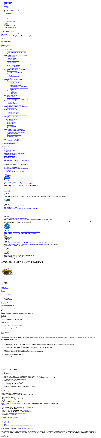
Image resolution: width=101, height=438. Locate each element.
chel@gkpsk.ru (26, 410)
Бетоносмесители (8, 49)
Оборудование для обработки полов (13, 129)
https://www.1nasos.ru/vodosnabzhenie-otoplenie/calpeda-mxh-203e (21, 208)
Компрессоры (7, 151)
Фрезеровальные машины (14, 135)
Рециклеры (10, 127)
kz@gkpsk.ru (13, 414)
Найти (17, 163)
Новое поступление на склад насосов (14, 205)
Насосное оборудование (10, 157)
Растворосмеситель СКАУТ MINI (44, 244)
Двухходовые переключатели (15, 105)
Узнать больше (5, 436)
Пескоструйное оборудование (12, 109)
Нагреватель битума (12, 142)
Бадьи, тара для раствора (13, 65)
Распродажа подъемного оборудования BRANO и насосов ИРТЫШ (22, 232)
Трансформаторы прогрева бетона (13, 137)
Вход (5, 11)
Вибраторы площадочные (14, 81)
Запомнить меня (10, 21)
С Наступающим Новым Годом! (9, 397)
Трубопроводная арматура (11, 158)
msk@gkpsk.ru (24, 408)
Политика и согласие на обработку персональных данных (19, 425)
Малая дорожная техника (10, 119)
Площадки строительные (13, 76)
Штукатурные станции (13, 61)
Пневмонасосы (11, 102)
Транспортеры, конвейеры (11, 154)
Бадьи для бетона (14, 66)
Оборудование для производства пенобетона (16, 106)
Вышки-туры (10, 73)
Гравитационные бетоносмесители (16, 51)
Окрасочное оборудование (11, 116)
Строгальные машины (13, 133)
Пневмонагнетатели (12, 59)
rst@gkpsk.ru (28, 411)
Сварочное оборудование (10, 150)
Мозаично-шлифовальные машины (16, 130)
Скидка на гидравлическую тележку (13, 194)
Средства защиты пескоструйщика (16, 115)
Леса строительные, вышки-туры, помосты (15, 69)
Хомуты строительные (16, 72)
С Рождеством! (5, 391)
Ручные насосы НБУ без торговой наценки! (15, 218)
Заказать (8, 288)
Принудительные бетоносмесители (16, 52)
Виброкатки (10, 125)
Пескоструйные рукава (13, 113)
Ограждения (10, 78)
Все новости (4, 404)
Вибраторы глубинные (13, 82)
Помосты (9, 75)
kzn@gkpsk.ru (23, 413)
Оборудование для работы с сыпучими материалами (18, 100)
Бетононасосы (11, 56)
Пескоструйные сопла (13, 112)
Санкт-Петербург (14, 10)
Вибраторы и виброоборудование (13, 79)
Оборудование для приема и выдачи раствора (19, 63)
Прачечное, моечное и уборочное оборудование (17, 160)
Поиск (5, 424)
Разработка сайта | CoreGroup (25, 428)
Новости (6, 6)
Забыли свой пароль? (9, 25)
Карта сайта (7, 423)
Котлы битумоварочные (13, 98)
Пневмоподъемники (12, 103)
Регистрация (7, 13)
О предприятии (8, 2)
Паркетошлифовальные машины (16, 132)
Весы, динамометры (9, 156)
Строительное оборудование (11, 167)
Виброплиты (10, 120)
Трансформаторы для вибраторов (19, 88)
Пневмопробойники (9, 143)
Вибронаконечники (15, 85)
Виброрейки (13, 93)
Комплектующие (11, 108)
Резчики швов (11, 123)
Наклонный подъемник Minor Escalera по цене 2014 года (19, 255)
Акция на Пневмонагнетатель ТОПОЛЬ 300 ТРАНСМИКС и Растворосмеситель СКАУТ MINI (29, 242)
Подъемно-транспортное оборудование (14, 153)
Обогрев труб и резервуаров (11, 139)
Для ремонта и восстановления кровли (17, 99)
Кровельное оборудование (11, 95)
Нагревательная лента (13, 140)
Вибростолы (13, 92)
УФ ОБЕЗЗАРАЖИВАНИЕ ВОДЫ (10, 401)
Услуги (6, 4)
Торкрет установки (12, 62)
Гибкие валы (13, 83)
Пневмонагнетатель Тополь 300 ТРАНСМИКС (21, 244)
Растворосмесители (12, 54)
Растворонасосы (11, 58)
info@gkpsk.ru (4, 34)
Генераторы (7, 149)
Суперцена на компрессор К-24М (13, 182)
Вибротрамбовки (11, 122)
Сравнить (3, 288)
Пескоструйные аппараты (14, 110)
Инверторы (13, 89)
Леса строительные (12, 71)
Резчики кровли (11, 96)
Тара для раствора (15, 68)
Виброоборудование (12, 91)
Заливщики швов (11, 126)
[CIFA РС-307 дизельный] (8, 278)
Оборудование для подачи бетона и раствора (16, 55)
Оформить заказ (5, 45)
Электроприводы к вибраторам (18, 86)
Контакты (6, 7)
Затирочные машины (12, 136)
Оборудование (8, 3)
